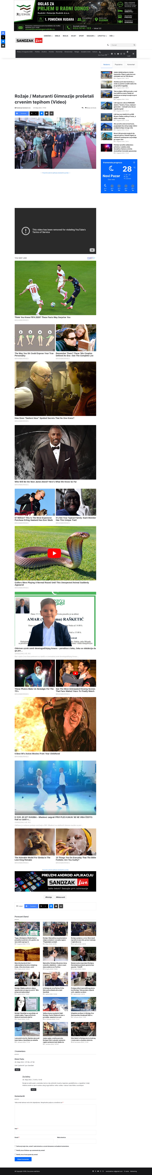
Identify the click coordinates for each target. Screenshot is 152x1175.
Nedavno (106, 64)
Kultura (95, 52)
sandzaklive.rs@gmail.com (114, 1171)
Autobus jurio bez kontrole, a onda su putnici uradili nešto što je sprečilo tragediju (125, 84)
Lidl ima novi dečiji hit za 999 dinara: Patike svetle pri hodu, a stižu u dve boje (125, 116)
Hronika (51, 52)
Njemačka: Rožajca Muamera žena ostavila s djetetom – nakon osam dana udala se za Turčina (55, 965)
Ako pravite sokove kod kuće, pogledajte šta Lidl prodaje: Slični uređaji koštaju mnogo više (125, 126)
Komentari (131, 64)
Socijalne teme (85, 52)
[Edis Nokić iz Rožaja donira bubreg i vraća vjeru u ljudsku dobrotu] (83, 1029)
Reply (17, 1069)
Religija (77, 52)
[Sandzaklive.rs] (29, 40)
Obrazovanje (68, 52)
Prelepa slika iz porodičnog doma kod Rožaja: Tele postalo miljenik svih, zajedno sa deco (83, 990)
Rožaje (49, 897)
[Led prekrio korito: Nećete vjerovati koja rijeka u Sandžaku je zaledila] (27, 1029)
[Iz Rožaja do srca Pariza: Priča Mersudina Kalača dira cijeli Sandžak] (55, 979)
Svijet (73, 36)
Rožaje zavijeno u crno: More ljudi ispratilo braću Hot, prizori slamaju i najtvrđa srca (83, 940)
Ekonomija (59, 52)
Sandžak (47, 36)
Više (111, 36)
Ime (16, 1128)
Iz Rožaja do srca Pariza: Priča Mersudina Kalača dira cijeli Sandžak (53, 990)
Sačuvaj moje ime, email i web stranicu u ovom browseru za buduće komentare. (42, 1146)
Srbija (57, 36)
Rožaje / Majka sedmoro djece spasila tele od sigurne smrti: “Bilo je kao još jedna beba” (27, 990)
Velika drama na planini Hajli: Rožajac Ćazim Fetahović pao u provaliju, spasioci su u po (54, 1015)
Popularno (118, 64)
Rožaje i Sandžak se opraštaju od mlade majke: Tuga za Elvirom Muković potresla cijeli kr (26, 1015)
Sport (81, 36)
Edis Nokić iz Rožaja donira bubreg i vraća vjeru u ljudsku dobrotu (83, 1039)
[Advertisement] (55, 75)
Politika (37, 52)
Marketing (133, 1171)
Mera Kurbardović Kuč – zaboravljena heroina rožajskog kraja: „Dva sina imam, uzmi (26, 965)
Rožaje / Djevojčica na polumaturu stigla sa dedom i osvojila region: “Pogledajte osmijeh (55, 940)
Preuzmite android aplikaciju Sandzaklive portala (55, 870)
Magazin (90, 36)
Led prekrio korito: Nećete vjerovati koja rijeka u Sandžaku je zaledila (27, 1039)
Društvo (44, 52)
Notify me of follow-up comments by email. (30, 1150)
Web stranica (61, 1137)
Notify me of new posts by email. (27, 1154)
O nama (126, 1171)
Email (17, 1137)
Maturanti (61, 897)
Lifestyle (101, 36)
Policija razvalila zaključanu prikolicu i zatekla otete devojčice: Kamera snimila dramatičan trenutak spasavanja (125, 148)
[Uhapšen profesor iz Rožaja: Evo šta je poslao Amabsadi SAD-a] (83, 1004)
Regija (65, 36)
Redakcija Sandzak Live (23, 108)
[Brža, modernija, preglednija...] (55, 881)
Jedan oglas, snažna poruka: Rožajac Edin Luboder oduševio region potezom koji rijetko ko (54, 1040)
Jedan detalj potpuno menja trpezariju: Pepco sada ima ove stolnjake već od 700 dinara (124, 74)
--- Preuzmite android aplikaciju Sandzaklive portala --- (55, 173)
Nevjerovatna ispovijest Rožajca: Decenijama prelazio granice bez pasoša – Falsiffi (82, 965)
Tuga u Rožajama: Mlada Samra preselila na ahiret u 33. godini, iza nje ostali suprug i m (27, 940)
